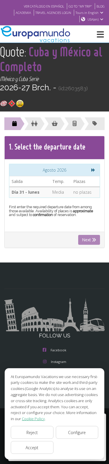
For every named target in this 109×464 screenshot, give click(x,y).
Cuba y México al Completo (51, 59)
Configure (77, 432)
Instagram (58, 361)
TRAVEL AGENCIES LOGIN (53, 12)
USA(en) (93, 19)
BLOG (101, 6)
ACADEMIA (23, 12)
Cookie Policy (33, 418)
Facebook (58, 350)
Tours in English (87, 12)
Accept (32, 447)
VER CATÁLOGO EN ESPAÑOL (44, 6)
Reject (32, 432)
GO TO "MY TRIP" (80, 6)
